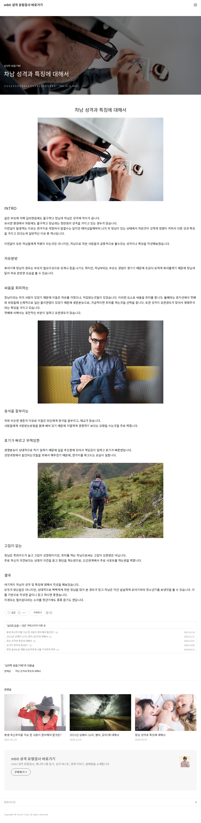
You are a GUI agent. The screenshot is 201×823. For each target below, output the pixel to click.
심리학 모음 (13, 625)
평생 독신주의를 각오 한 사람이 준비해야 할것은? (30, 632)
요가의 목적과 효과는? (17, 645)
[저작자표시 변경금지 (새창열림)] (48, 612)
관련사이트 (10, 802)
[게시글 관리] (24, 613)
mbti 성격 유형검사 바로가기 (23, 5)
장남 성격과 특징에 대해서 (19, 640)
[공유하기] (19, 613)
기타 (23, 625)
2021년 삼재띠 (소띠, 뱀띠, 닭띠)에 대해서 (27, 636)
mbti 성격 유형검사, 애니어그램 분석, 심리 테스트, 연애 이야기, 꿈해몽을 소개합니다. (60, 764)
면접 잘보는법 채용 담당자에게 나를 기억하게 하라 (30, 649)
